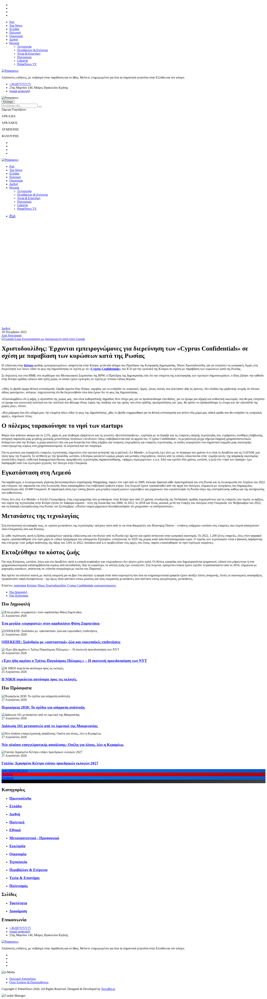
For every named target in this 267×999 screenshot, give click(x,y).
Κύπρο (29, 365)
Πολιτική (15, 32)
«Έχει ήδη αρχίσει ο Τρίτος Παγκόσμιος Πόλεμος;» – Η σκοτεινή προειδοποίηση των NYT (74, 661)
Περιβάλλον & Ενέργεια (32, 50)
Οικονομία (16, 36)
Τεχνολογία (24, 46)
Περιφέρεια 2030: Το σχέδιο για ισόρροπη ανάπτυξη (43, 707)
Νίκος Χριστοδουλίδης (52, 585)
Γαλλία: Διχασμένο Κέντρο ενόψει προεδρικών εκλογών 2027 (50, 763)
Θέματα (14, 43)
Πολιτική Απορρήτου (22, 978)
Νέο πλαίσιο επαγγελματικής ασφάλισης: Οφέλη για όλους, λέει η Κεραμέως (63, 745)
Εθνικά (15, 830)
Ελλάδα (14, 29)
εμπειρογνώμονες (105, 585)
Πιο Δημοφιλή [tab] (18, 592)
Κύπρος (32, 585)
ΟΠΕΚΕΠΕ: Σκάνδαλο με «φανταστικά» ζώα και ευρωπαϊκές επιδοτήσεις (61, 642)
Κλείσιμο (8, 101)
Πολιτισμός (24, 57)
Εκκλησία (17, 846)
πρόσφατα (20, 585)
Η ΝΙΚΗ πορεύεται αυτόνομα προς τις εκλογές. (39, 679)
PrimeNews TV (27, 64)
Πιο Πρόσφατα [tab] (18, 595)
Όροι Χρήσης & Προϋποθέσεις (28, 982)
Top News (15, 25)
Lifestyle (22, 60)
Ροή (11, 22)
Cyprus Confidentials (80, 585)
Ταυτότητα (18, 903)
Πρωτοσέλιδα (20, 798)
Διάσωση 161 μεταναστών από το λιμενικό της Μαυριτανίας (50, 726)
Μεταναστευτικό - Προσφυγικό (34, 838)
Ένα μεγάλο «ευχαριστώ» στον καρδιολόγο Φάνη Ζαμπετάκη (50, 623)
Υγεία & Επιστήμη (28, 53)
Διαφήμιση (18, 911)
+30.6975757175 (20, 84)
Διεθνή (13, 39)
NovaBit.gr (108, 989)
